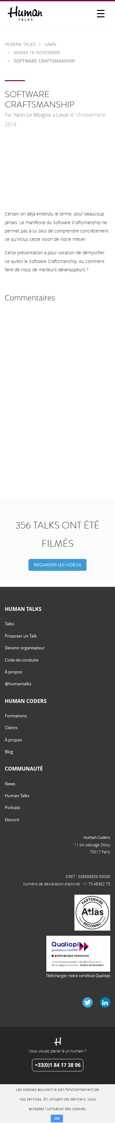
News (10, 784)
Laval (62, 114)
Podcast (12, 807)
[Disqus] (57, 385)
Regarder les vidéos (57, 565)
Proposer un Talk (21, 636)
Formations (16, 716)
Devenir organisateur (25, 648)
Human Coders (96, 837)
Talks (9, 624)
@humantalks (18, 684)
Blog (9, 752)
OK (56, 1118)
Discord (12, 820)
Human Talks (17, 795)
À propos (13, 672)
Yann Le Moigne (32, 114)
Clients (11, 727)
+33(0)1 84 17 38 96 (57, 1064)
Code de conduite (21, 660)
